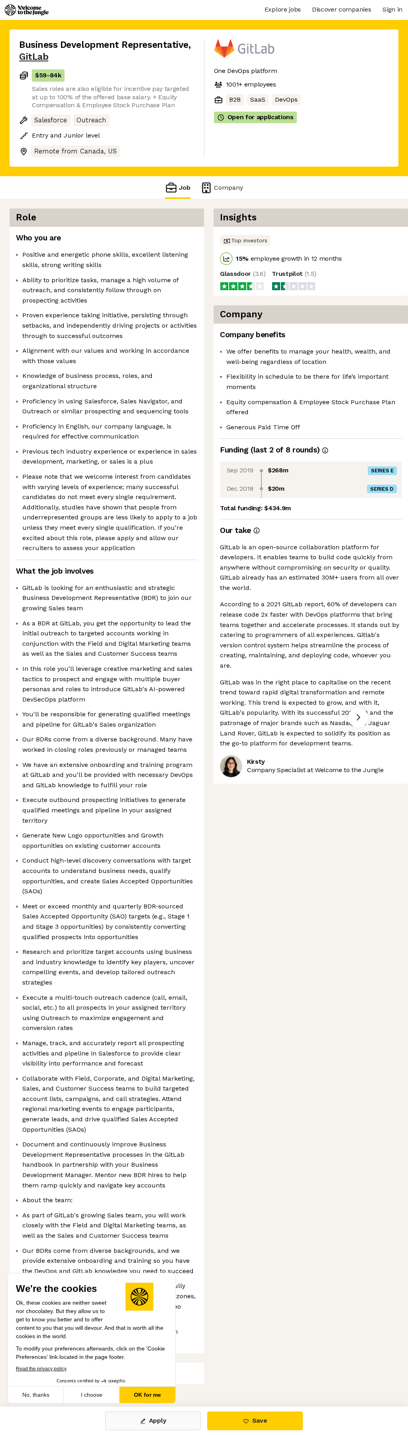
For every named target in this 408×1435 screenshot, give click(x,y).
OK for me (147, 1395)
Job (184, 187)
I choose (91, 1395)
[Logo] (27, 10)
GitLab (33, 56)
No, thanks (35, 1395)
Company (228, 187)
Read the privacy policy (41, 1369)
